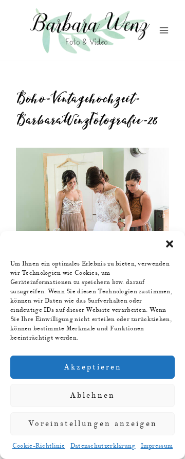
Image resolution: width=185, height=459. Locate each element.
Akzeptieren (93, 367)
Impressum (157, 446)
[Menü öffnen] (163, 31)
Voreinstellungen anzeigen (92, 424)
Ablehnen (92, 395)
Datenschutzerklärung (103, 446)
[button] (169, 244)
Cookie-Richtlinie (38, 446)
